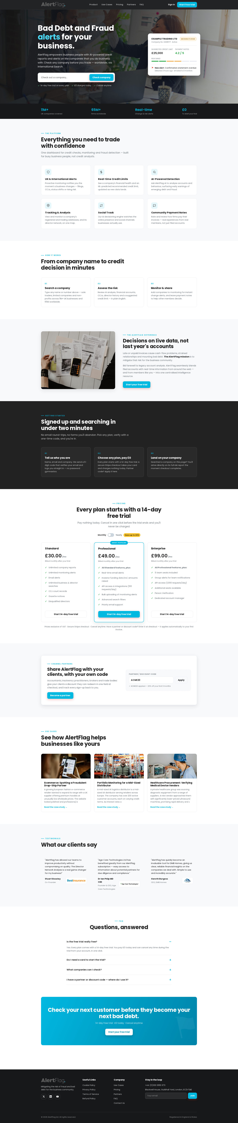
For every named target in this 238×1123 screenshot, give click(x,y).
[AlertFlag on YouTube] (57, 1096)
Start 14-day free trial (66, 614)
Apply (181, 680)
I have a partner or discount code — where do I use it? (97, 979)
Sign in (171, 4)
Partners (131, 4)
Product (93, 4)
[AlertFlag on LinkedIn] (50, 1096)
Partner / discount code (142, 674)
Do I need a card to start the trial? (86, 959)
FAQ (142, 4)
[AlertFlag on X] (43, 1096)
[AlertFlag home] (53, 4)
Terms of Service (91, 1094)
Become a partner (60, 695)
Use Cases (107, 4)
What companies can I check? (84, 969)
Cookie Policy (89, 1085)
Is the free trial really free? (82, 941)
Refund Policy (89, 1098)
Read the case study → (55, 807)
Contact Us (119, 1103)
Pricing (119, 4)
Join (192, 1095)
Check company (101, 77)
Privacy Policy (89, 1089)
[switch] (111, 535)
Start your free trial (136, 384)
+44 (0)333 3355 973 (155, 1085)
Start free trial (187, 4)
